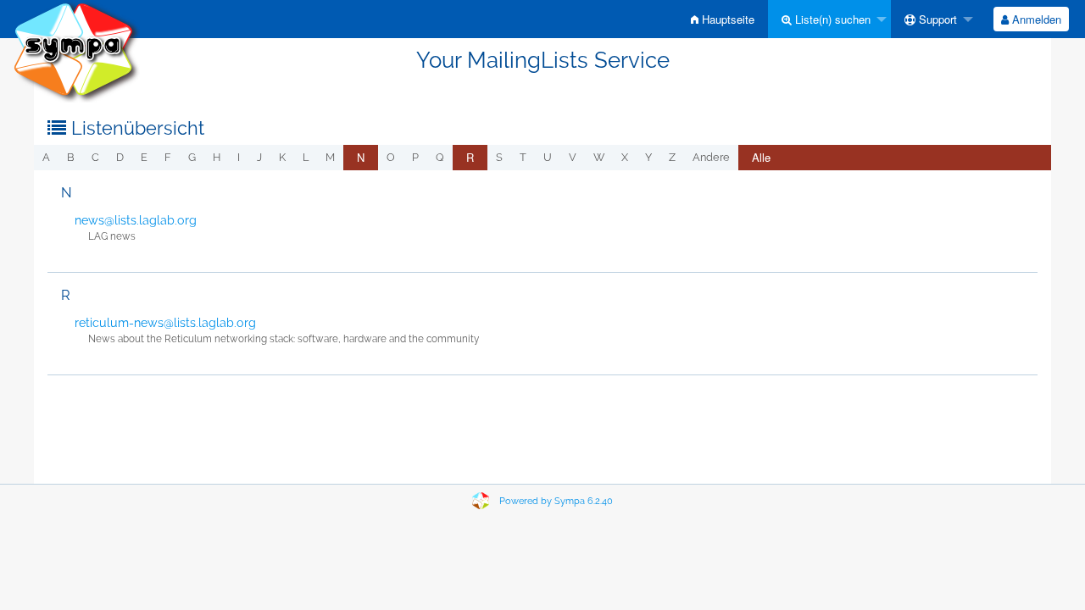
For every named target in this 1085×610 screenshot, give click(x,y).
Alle (761, 157)
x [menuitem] (624, 157)
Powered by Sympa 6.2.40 (556, 501)
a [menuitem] (46, 157)
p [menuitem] (415, 157)
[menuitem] (722, 19)
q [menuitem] (440, 157)
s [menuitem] (499, 157)
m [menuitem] (330, 157)
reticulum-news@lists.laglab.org (165, 323)
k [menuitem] (282, 157)
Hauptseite (726, 19)
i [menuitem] (238, 157)
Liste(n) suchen (831, 19)
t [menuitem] (523, 157)
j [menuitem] (259, 157)
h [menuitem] (216, 157)
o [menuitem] (391, 157)
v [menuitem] (572, 157)
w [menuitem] (598, 157)
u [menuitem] (547, 157)
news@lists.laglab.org (136, 220)
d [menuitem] (120, 157)
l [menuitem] (306, 157)
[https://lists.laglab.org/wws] (76, 50)
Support (936, 19)
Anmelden (1035, 19)
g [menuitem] (192, 157)
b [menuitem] (71, 157)
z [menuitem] (672, 157)
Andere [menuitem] (711, 157)
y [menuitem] (648, 157)
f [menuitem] (167, 157)
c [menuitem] (95, 157)
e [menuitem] (144, 157)
